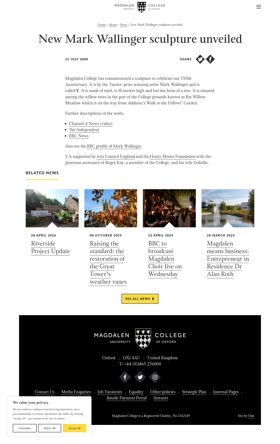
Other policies (162, 392)
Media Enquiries (76, 392)
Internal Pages (226, 392)
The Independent (84, 129)
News (123, 25)
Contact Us (45, 392)
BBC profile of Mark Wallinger (114, 146)
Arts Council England (115, 156)
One (251, 415)
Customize (24, 428)
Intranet (160, 398)
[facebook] (125, 378)
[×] (258, 7)
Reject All (49, 428)
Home (102, 25)
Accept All (74, 428)
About (113, 25)
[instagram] (155, 378)
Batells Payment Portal (127, 398)
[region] (49, 416)
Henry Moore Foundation (173, 156)
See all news (137, 298)
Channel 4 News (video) (91, 123)
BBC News (79, 136)
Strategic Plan (194, 392)
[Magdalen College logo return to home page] (140, 7)
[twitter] (140, 378)
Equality (136, 392)
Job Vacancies (110, 392)
